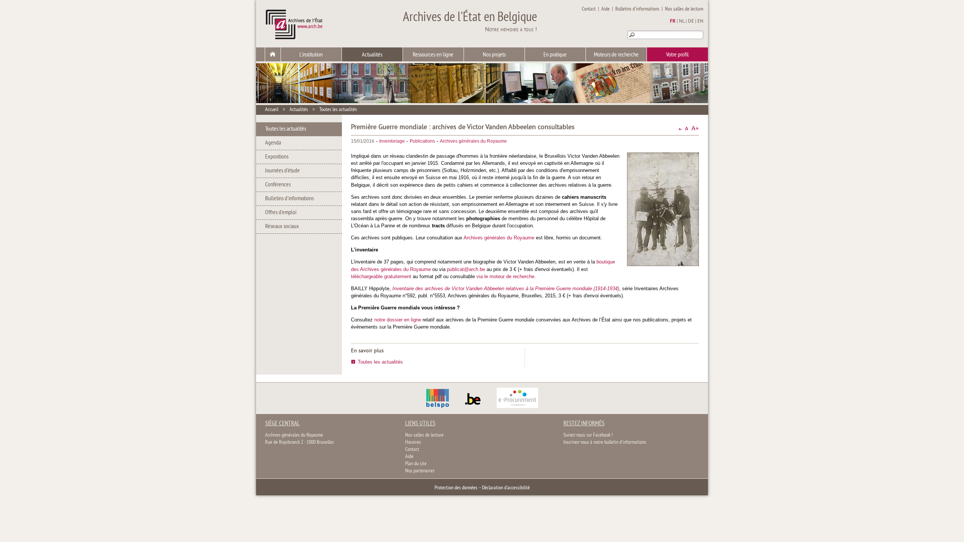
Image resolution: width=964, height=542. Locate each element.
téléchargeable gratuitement (381, 276)
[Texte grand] (695, 128)
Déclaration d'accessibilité (506, 488)
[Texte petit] (680, 128)
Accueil (271, 109)
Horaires (413, 442)
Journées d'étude (282, 171)
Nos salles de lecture (684, 9)
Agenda (273, 143)
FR (673, 21)
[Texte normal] (686, 128)
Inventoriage (392, 141)
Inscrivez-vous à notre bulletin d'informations (604, 442)
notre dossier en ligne (397, 320)
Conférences (278, 185)
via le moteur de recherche (505, 276)
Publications (422, 141)
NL (682, 21)
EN (700, 21)
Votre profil (677, 55)
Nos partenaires (420, 471)
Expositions (276, 157)
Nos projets (494, 55)
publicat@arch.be (466, 269)
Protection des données (456, 488)
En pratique (555, 55)
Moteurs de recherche (616, 55)
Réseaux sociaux (282, 226)
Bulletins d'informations (637, 9)
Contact (589, 9)
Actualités (372, 55)
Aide (605, 9)
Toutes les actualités (338, 109)
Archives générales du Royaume (473, 141)
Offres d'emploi (280, 212)
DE (691, 21)
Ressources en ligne (433, 55)
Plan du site (416, 463)
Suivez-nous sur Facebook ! (588, 435)
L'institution (311, 55)
